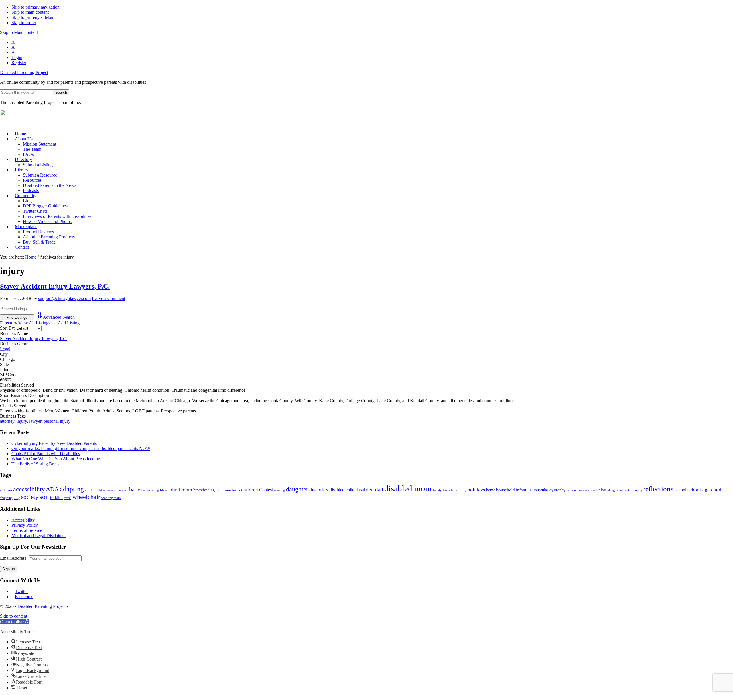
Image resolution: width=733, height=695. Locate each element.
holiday (460, 490)
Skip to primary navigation (35, 7)
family (437, 490)
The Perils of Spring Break (35, 463)
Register (18, 62)
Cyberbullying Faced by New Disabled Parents (54, 443)
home (490, 490)
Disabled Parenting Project (24, 72)
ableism (6, 490)
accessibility (29, 489)
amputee (122, 490)
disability (318, 489)
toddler (56, 497)
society (29, 497)
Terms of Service (26, 530)
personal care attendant (582, 490)
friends (448, 490)
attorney (7, 421)
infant (521, 489)
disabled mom (408, 488)
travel (67, 498)
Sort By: (7, 328)
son (44, 496)
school (680, 489)
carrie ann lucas (228, 490)
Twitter (21, 591)
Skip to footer (23, 22)
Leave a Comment (108, 298)
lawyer (35, 421)
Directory (8, 322)
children (249, 489)
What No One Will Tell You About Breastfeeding (55, 458)
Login (16, 57)
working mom (111, 498)
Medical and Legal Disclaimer (38, 535)
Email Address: (13, 558)
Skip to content (13, 616)
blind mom (181, 489)
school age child (704, 489)
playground (615, 490)
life (530, 490)
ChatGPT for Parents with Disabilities (45, 453)
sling (17, 498)
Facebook (24, 596)
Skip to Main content (19, 32)
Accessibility (23, 520)
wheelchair (86, 497)
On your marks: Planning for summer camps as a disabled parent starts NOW (80, 448)
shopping (6, 498)
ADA (52, 489)
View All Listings (34, 322)
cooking (279, 490)
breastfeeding (204, 490)
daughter (297, 489)
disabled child (342, 489)
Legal (5, 348)
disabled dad (369, 489)
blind (164, 490)
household (505, 489)
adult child (93, 490)
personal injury (57, 421)
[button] (14, 621)
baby (134, 489)
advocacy (109, 490)
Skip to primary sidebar (32, 17)
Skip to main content (30, 12)
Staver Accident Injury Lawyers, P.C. (55, 286)
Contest (266, 489)
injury (22, 421)
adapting (72, 489)
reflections (658, 489)
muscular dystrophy (549, 490)
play (602, 489)
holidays (476, 489)
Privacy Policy (24, 525)
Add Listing (69, 322)
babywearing (150, 490)
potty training (633, 490)
